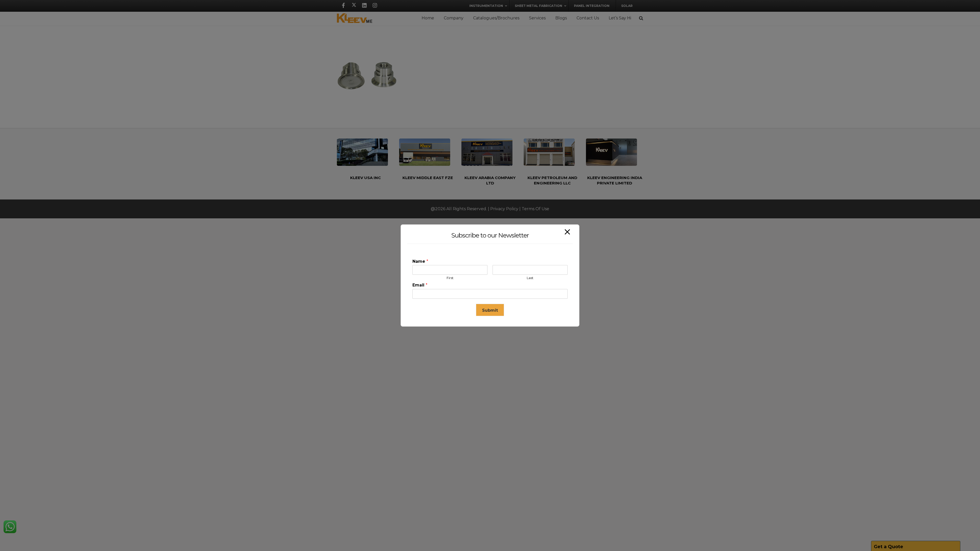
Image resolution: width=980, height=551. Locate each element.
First (450, 278)
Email (419, 285)
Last (530, 278)
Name (420, 261)
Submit (490, 310)
